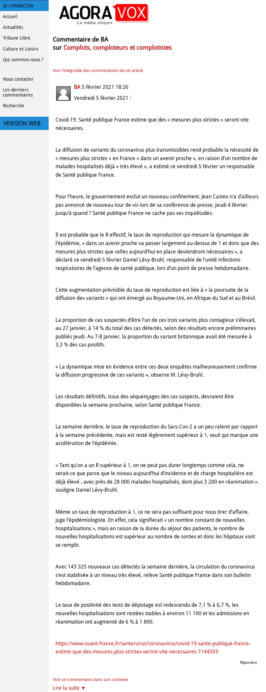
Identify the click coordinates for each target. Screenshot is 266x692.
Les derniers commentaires (18, 92)
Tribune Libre (16, 38)
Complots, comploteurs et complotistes (118, 47)
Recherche (13, 105)
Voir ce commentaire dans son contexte (90, 679)
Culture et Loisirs (20, 49)
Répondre (248, 662)
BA (77, 87)
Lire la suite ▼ (69, 688)
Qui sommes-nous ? (23, 59)
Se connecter (18, 5)
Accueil (10, 16)
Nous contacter (18, 79)
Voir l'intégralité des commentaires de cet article (98, 70)
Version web (22, 123)
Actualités (13, 27)
